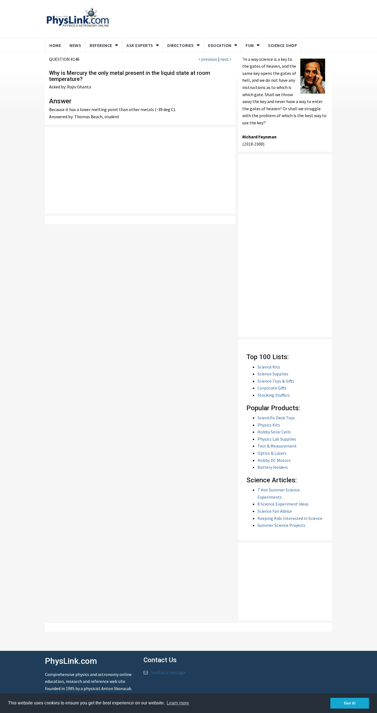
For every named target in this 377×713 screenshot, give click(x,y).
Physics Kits (268, 425)
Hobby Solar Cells (274, 432)
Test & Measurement (277, 446)
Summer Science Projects (281, 525)
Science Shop (282, 45)
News (75, 45)
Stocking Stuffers (273, 395)
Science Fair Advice (274, 511)
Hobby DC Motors (274, 460)
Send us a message (168, 672)
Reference (101, 45)
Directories (180, 45)
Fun (250, 45)
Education (220, 45)
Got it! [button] (350, 703)
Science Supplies (272, 374)
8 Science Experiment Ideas (283, 504)
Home (55, 45)
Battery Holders (272, 467)
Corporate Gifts (271, 388)
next (225, 59)
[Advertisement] (219, 18)
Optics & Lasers (271, 453)
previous (208, 59)
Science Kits (268, 367)
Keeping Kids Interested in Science (289, 518)
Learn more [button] (178, 703)
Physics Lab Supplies (276, 439)
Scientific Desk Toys (276, 417)
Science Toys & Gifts (275, 381)
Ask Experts (139, 45)
